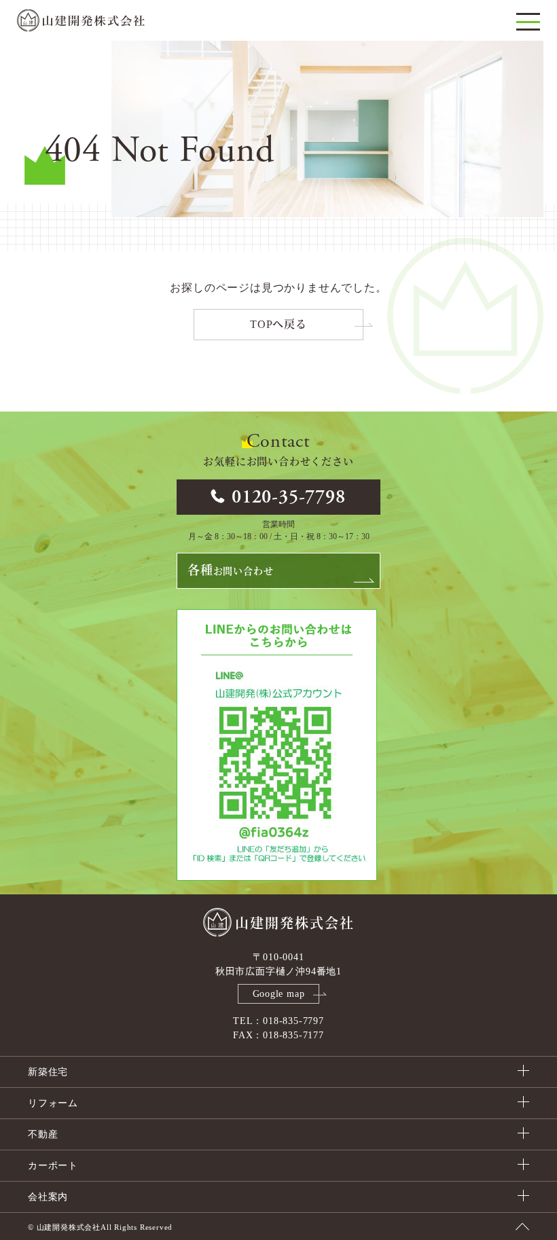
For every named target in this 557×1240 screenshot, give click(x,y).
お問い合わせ (230, 570)
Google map (279, 994)
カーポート (53, 1166)
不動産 (43, 1134)
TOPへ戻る (278, 324)
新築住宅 (48, 1072)
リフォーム (53, 1103)
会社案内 (48, 1197)
